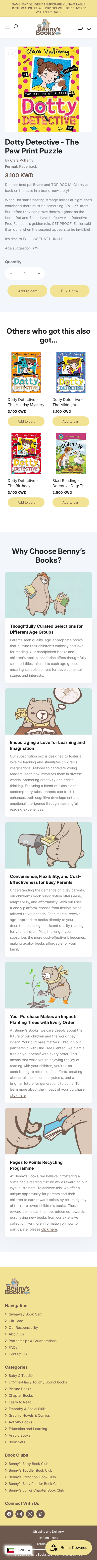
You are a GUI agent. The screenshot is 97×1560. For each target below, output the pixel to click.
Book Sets (17, 1442)
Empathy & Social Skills (27, 1409)
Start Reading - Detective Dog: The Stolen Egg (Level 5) (70, 483)
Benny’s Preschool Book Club (32, 1477)
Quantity (13, 261)
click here (18, 1095)
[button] (10, 26)
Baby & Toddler (21, 1375)
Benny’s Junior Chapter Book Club (36, 1490)
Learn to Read (20, 1402)
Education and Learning (28, 1429)
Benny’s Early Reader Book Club (35, 1483)
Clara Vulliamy (21, 160)
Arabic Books (19, 1435)
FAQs (13, 1347)
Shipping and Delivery (48, 1531)
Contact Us (18, 1354)
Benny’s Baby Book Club (28, 1463)
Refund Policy (48, 1538)
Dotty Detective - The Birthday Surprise (23, 483)
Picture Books (20, 1389)
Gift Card (16, 1321)
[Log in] (89, 27)
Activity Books (20, 1422)
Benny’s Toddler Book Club (30, 1470)
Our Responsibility (23, 1327)
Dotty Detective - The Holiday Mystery (26, 402)
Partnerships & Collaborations (32, 1341)
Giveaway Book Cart (25, 1314)
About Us (16, 1334)
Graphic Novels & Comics (29, 1415)
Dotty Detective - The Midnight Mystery (67, 402)
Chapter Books (21, 1395)
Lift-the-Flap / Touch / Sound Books (38, 1382)
